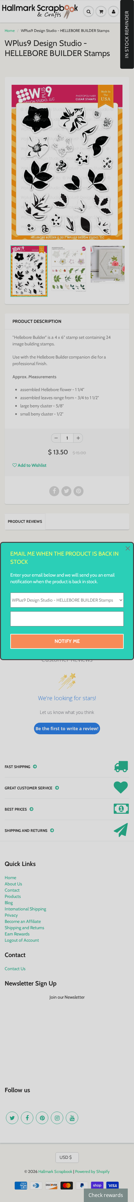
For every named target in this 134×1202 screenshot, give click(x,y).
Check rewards (106, 1195)
